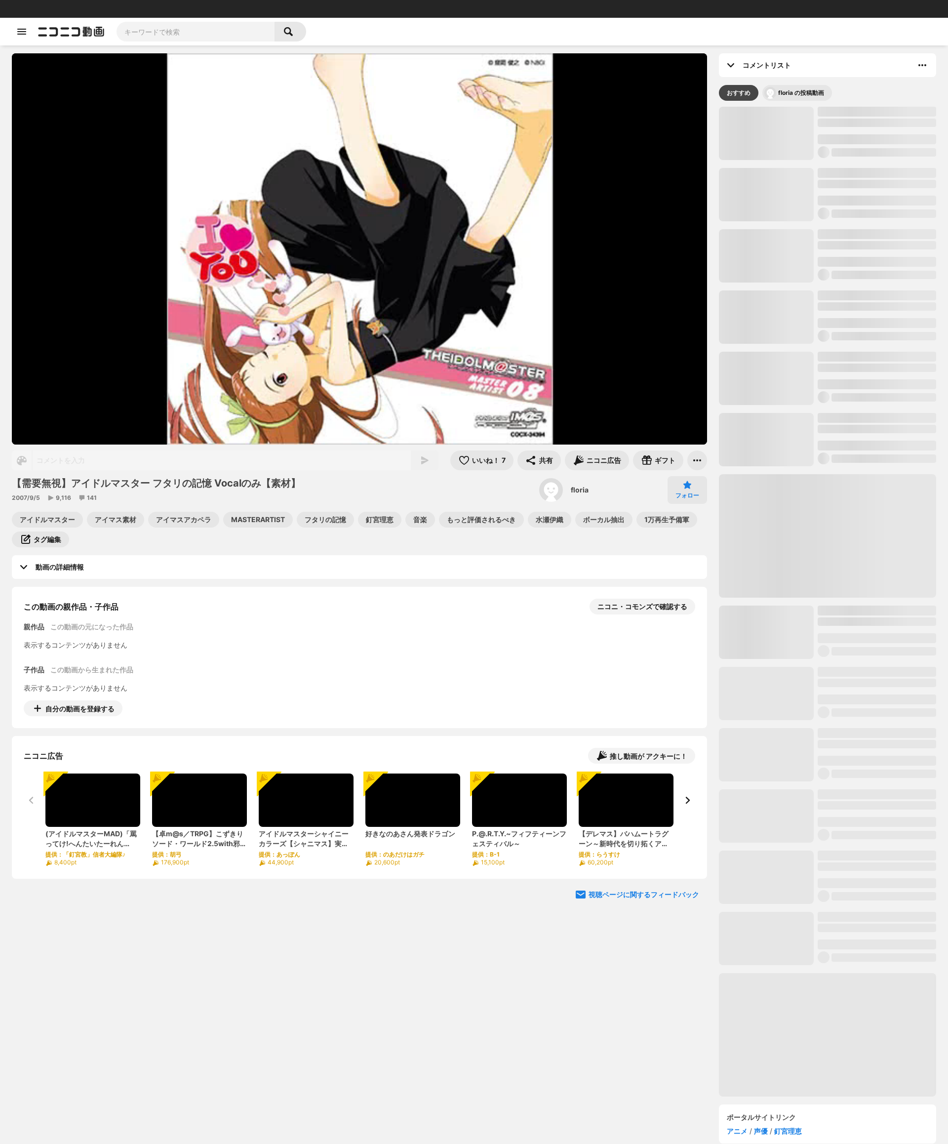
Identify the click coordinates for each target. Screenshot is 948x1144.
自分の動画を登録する (80, 708)
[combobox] (196, 31)
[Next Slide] (687, 800)
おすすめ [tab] (738, 117)
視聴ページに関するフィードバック (644, 894)
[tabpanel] (827, 626)
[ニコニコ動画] (71, 32)
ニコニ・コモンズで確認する (642, 606)
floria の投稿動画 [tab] (801, 117)
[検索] (290, 31)
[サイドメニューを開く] (22, 31)
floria (580, 490)
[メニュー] (697, 460)
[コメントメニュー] (922, 65)
